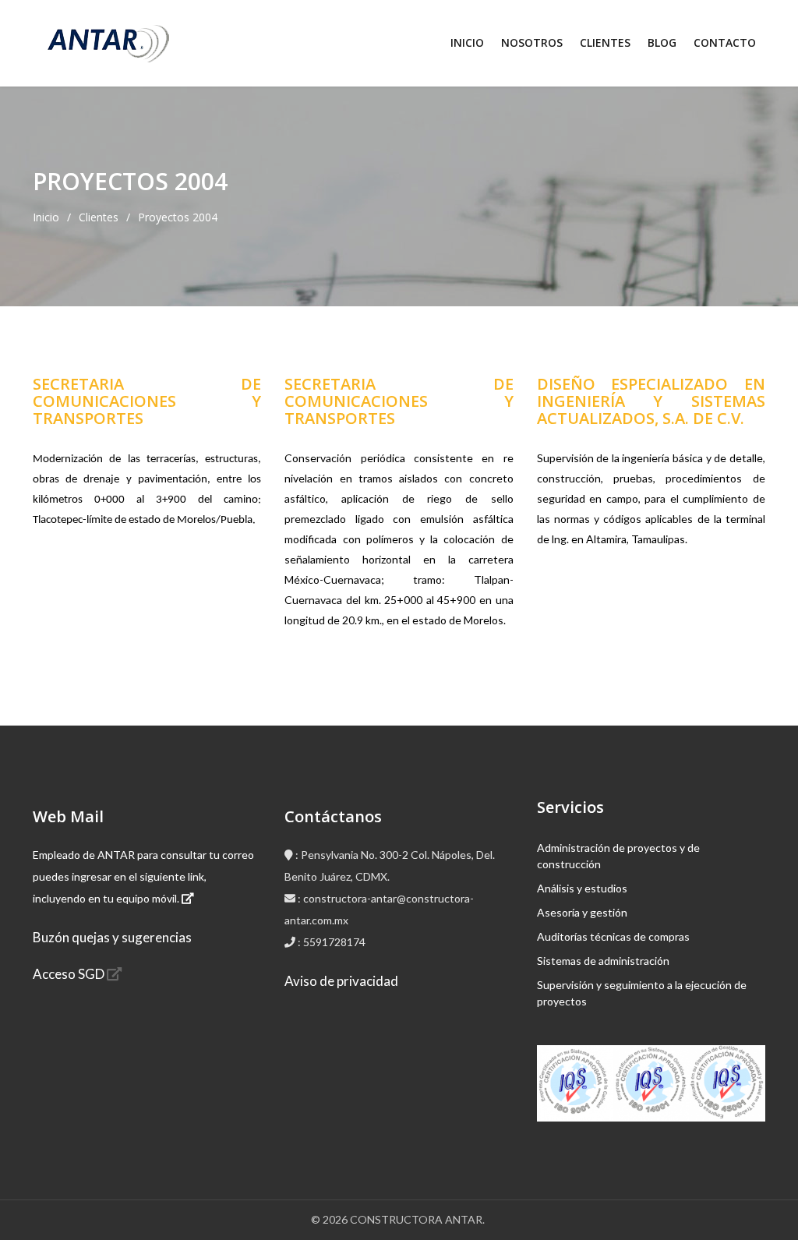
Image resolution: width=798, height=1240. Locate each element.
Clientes (605, 42)
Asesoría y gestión (582, 912)
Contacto (725, 42)
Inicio (467, 42)
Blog (662, 42)
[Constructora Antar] (105, 43)
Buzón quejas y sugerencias (112, 937)
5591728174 (334, 942)
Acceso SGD (70, 974)
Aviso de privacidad (341, 981)
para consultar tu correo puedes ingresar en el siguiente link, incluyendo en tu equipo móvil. (143, 876)
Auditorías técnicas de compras (613, 936)
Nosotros (532, 42)
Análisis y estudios (582, 888)
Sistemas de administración (603, 960)
